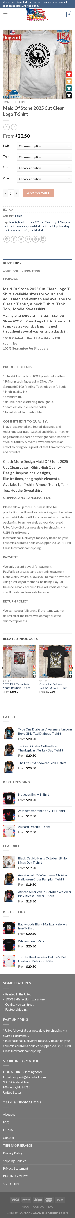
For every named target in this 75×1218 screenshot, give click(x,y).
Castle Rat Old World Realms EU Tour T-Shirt (53, 686)
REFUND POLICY (15, 1176)
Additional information (21, 271)
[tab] (37, 263)
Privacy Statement (15, 1168)
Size (5, 167)
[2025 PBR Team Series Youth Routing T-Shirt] (19, 661)
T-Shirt (20, 102)
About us (9, 1114)
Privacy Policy (13, 1153)
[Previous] (3, 676)
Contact (8, 1137)
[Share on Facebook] (14, 239)
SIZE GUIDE (11, 1184)
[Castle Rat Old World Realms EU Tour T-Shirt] (55, 661)
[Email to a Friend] (28, 239)
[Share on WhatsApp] (6, 239)
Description (12, 263)
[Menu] (5, 15)
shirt (13, 226)
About (26, 1206)
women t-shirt (20, 230)
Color (6, 178)
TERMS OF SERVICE (17, 1145)
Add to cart (38, 193)
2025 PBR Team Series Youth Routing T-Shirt (17, 686)
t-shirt (44, 226)
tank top (53, 226)
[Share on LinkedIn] (42, 239)
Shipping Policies (14, 1161)
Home (7, 102)
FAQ (6, 1122)
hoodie (13, 222)
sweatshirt (34, 226)
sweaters (22, 226)
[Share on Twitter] (21, 239)
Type (6, 156)
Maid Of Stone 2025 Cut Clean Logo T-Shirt (41, 222)
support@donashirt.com (29, 1077)
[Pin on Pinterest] (35, 239)
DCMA (8, 1130)
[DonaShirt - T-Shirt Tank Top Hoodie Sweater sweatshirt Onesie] (37, 15)
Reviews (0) (10, 279)
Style (6, 145)
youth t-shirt (36, 230)
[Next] (72, 676)
